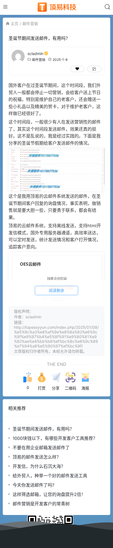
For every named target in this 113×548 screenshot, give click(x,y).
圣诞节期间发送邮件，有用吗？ (43, 429)
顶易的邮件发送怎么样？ (37, 457)
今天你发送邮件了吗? (33, 485)
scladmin (35, 53)
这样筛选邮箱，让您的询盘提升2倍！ (49, 494)
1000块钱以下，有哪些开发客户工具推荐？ (55, 438)
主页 (14, 23)
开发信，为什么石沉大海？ (39, 466)
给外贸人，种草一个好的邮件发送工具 (50, 475)
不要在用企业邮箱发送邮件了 (41, 447)
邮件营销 (30, 23)
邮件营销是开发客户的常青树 (41, 503)
